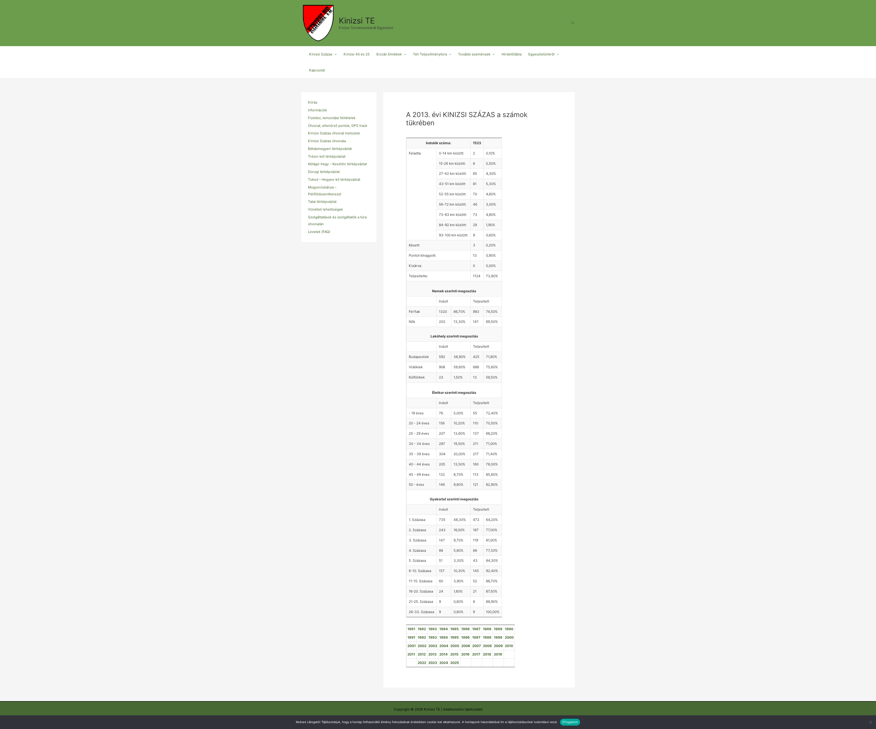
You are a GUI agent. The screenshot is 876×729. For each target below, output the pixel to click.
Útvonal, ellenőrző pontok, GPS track (337, 125)
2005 (454, 646)
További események (474, 54)
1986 (465, 629)
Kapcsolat (317, 70)
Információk (317, 110)
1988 (487, 629)
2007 (476, 646)
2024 (443, 663)
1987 (476, 629)
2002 (422, 646)
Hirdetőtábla (511, 54)
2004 (443, 646)
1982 (422, 629)
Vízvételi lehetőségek (325, 209)
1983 (432, 629)
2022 (422, 663)
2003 (432, 646)
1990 (509, 629)
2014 (443, 654)
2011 (411, 654)
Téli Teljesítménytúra (430, 54)
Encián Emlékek (389, 54)
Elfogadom (570, 722)
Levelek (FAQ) (319, 232)
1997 (476, 637)
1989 (498, 629)
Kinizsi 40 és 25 (357, 54)
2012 (422, 654)
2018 (487, 654)
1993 (432, 637)
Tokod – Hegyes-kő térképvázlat (334, 179)
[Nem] (870, 722)
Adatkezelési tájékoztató (462, 709)
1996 (465, 637)
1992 (422, 637)
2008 (487, 646)
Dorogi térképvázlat (324, 172)
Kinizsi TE (357, 20)
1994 (443, 637)
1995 (454, 637)
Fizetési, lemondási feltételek (331, 118)
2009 (498, 646)
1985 (454, 629)
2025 (454, 663)
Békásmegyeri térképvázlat (330, 148)
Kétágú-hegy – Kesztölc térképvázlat (337, 164)
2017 (476, 654)
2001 (411, 646)
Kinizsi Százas (320, 54)
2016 (465, 654)
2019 (498, 654)
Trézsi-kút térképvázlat (326, 156)
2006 (465, 646)
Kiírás (312, 102)
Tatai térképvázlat (322, 201)
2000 (509, 637)
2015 (454, 654)
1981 (411, 629)
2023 (432, 663)
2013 (432, 654)
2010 (509, 646)
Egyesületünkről (541, 54)
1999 (498, 637)
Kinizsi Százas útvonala (327, 141)
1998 (487, 637)
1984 (443, 629)
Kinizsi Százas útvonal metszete (334, 133)
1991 (411, 637)
